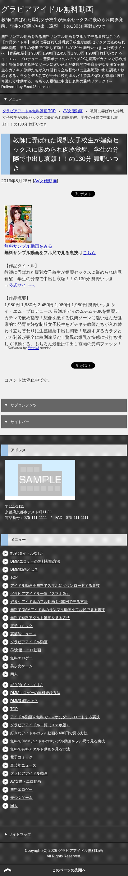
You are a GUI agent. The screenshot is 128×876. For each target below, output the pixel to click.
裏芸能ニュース (23, 634)
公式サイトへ (22, 285)
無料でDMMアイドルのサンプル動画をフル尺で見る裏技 (57, 610)
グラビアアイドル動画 (29, 642)
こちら (89, 252)
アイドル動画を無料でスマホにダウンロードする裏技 (55, 585)
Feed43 (33, 348)
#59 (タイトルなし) (26, 553)
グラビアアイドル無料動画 (47, 9)
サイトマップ (20, 834)
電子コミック (21, 626)
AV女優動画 (45, 180)
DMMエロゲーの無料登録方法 (35, 561)
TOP (14, 577)
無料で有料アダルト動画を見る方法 (40, 618)
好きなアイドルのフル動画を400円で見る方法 (49, 601)
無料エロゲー (21, 658)
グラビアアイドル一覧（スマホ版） (40, 593)
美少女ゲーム (21, 666)
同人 (14, 674)
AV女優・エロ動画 (25, 650)
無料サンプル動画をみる (28, 246)
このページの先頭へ (69, 870)
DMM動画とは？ (24, 569)
